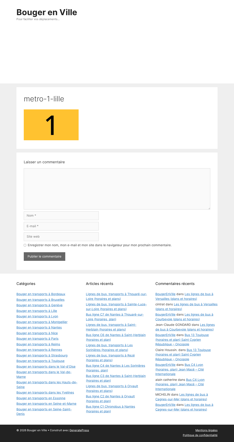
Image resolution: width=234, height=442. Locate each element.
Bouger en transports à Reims (38, 344)
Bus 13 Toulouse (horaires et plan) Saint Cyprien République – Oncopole (182, 339)
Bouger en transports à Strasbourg (41, 355)
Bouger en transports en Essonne (40, 398)
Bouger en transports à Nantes (39, 327)
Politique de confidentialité (200, 435)
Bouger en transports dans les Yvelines (45, 392)
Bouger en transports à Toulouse (40, 361)
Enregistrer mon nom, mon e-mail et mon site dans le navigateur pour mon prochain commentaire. (100, 245)
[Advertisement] (117, 56)
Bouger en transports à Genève (39, 305)
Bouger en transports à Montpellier (41, 322)
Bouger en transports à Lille (36, 311)
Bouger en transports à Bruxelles (40, 300)
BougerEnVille (165, 294)
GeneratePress (79, 430)
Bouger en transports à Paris (37, 338)
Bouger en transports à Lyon (37, 316)
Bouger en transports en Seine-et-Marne (46, 403)
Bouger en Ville (46, 12)
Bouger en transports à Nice (37, 333)
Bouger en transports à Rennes (39, 350)
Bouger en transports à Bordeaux (40, 294)
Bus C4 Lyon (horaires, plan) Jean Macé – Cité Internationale (179, 369)
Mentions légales (206, 430)
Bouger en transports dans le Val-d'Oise (46, 366)
